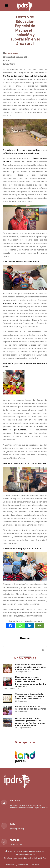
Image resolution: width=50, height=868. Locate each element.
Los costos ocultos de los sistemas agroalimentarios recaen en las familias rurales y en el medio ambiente (30, 722)
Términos (10, 864)
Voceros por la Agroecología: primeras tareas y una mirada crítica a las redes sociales (29, 696)
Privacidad (23, 864)
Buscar (25, 638)
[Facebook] (10, 625)
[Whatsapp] (20, 625)
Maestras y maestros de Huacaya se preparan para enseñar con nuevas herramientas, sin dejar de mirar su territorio (31, 682)
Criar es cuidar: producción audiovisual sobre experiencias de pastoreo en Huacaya (30, 667)
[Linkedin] (29, 625)
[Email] (39, 625)
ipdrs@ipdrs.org (17, 828)
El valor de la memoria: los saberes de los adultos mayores (30, 707)
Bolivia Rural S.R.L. (38, 858)
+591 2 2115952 (16, 844)
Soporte (35, 864)
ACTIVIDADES (11, 53)
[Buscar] (43, 650)
